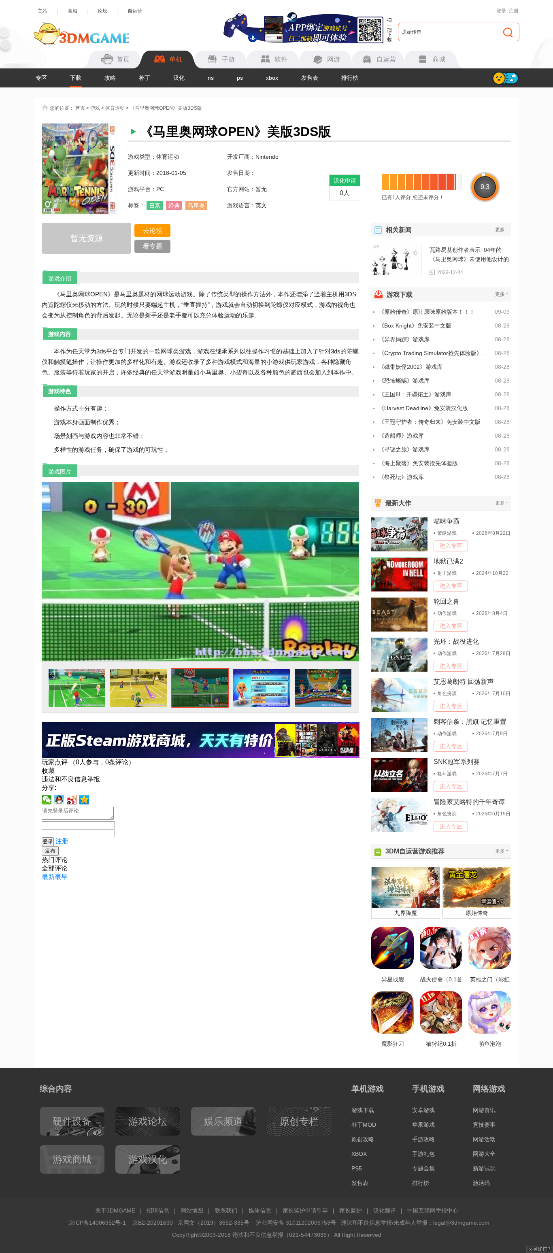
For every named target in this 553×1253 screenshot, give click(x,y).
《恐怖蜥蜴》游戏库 (404, 380)
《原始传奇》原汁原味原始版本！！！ (427, 311)
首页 (80, 108)
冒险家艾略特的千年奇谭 (469, 801)
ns (211, 77)
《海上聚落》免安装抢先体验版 (418, 463)
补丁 (144, 77)
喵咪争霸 (446, 521)
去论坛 (152, 230)
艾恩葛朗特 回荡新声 (463, 681)
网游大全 (484, 1154)
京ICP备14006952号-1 (97, 1222)
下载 (75, 77)
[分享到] (84, 799)
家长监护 (350, 1210)
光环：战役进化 (456, 641)
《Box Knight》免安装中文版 (415, 325)
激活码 (481, 1183)
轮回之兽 (446, 601)
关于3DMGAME (115, 1210)
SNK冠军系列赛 (457, 761)
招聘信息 (158, 1210)
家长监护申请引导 (305, 1210)
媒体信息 (260, 1210)
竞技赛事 (484, 1124)
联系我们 (226, 1210)
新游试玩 (484, 1168)
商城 (72, 11)
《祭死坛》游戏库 (401, 477)
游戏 (95, 108)
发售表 (309, 77)
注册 (514, 11)
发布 (50, 851)
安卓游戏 (423, 1110)
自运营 (135, 11)
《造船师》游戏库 (401, 435)
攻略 (110, 77)
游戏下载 (362, 1110)
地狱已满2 (448, 561)
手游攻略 (423, 1139)
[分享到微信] (47, 799)
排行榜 (349, 77)
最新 (48, 876)
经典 (174, 205)
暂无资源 (86, 238)
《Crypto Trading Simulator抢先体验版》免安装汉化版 (435, 353)
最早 (61, 876)
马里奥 (196, 205)
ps (240, 77)
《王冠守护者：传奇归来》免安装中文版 (430, 422)
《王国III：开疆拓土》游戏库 (415, 394)
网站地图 (192, 1210)
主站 (42, 11)
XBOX (359, 1154)
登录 (501, 11)
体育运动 (115, 108)
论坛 (102, 11)
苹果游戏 (423, 1124)
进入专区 (451, 545)
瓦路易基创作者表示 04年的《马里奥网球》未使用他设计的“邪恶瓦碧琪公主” (469, 255)
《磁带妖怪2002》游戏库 (410, 367)
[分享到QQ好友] (59, 799)
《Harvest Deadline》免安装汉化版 (423, 408)
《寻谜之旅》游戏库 (404, 449)
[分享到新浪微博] (72, 799)
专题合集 (423, 1168)
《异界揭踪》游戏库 (404, 339)
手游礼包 (423, 1154)
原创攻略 (362, 1139)
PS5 (356, 1168)
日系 (154, 205)
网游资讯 (484, 1110)
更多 (501, 229)
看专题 (152, 246)
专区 (41, 77)
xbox (272, 77)
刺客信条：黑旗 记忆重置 (470, 721)
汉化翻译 (384, 1210)
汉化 (179, 77)
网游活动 (484, 1139)
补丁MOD (363, 1124)
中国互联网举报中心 (432, 1210)
